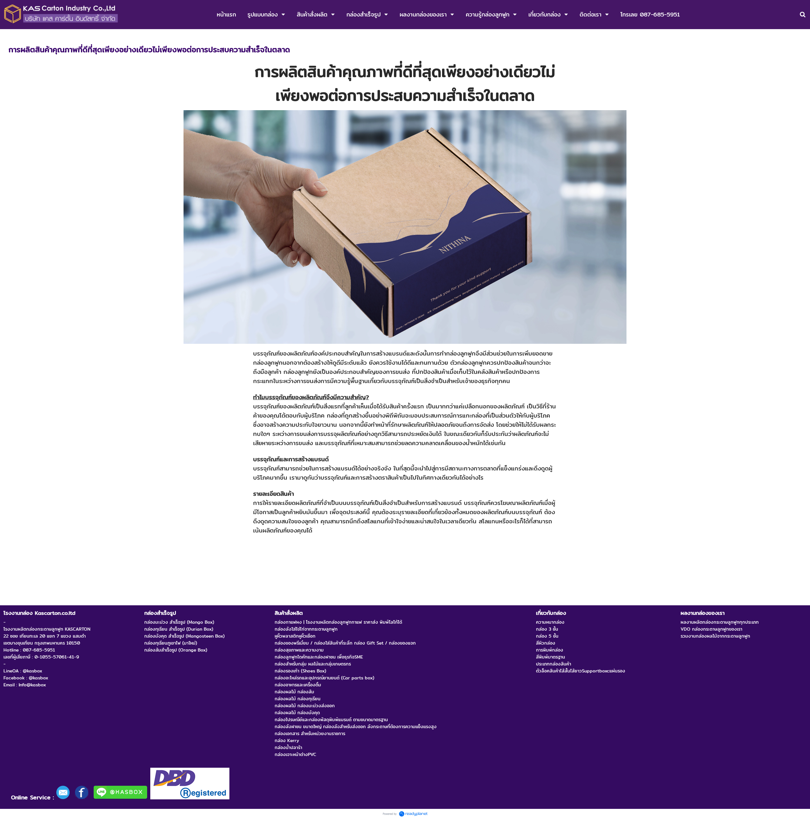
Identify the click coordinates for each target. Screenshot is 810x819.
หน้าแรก (16, 35)
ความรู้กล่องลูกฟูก (46, 35)
